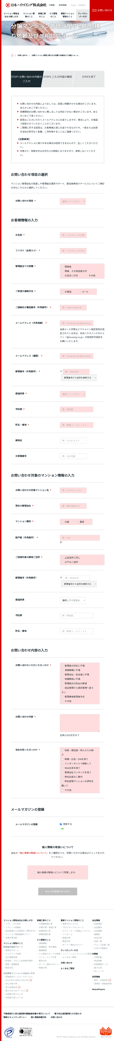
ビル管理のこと (44, 940)
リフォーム (67, 934)
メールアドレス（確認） (27, 355)
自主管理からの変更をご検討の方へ (21, 931)
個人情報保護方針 (38, 1017)
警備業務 (43, 950)
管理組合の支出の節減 (75, 683)
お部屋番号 (21, 455)
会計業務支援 (11, 957)
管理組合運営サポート (13, 947)
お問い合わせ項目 (24, 200)
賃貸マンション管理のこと (72, 920)
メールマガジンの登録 (26, 824)
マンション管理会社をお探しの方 (18, 920)
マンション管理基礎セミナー (18, 934)
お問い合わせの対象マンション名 (32, 490)
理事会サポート (12, 950)
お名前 (18, 234)
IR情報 (52, 5)
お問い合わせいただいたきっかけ (32, 665)
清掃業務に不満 (72, 670)
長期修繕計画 (45, 934)
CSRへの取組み (101, 948)
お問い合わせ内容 (24, 716)
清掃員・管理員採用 (103, 983)
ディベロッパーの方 (69, 950)
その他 (91, 275)
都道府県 (19, 393)
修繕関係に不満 (72, 679)
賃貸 (81, 521)
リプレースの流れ (13, 924)
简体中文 (82, 5)
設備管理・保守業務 (47, 947)
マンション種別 (23, 521)
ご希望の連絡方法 (24, 291)
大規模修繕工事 (46, 924)
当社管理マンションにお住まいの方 (19, 973)
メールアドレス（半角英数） (29, 322)
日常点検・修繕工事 (47, 927)
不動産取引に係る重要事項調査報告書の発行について (26, 1013)
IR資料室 (98, 957)
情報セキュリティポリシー (15, 1017)
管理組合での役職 (24, 266)
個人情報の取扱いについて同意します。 (57, 872)
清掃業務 (43, 943)
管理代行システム (70, 924)
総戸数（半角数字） (25, 537)
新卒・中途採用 (101, 980)
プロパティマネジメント (73, 927)
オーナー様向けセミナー (49, 964)
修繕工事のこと (44, 920)
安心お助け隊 (11, 983)
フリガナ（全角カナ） (26, 250)
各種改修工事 (45, 931)
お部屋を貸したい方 (14, 997)
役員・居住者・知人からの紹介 (77, 752)
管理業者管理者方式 (74, 696)
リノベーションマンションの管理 (77, 954)
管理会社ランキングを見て (77, 772)
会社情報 (41, 5)
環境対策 (43, 968)
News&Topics (98, 989)
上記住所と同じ (72, 557)
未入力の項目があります (57, 891)
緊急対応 (9, 968)
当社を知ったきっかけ (26, 749)
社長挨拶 (98, 924)
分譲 (66, 521)
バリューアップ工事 (47, 957)
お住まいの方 (71, 275)
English (73, 5)
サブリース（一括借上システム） (77, 931)
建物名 (18, 440)
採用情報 (63, 5)
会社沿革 (98, 938)
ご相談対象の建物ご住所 (27, 557)
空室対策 (66, 938)
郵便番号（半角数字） (26, 371)
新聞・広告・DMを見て (76, 759)
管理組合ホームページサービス (19, 977)
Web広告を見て (72, 768)
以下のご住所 (71, 562)
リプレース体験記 (13, 927)
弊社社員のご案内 (73, 776)
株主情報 (98, 960)
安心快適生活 (11, 987)
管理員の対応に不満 (74, 665)
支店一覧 (98, 941)
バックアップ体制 (13, 954)
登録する (67, 824)
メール (85, 291)
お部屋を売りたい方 (14, 994)
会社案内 (98, 927)
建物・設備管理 (12, 964)
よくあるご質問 (69, 957)
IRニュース (99, 971)
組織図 (97, 934)
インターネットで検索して (77, 763)
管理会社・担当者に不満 (76, 674)
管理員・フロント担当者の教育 (19, 960)
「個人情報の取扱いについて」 (33, 853)
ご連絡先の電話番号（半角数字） (32, 307)
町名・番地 (21, 424)
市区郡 (18, 409)
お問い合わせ (66, 963)
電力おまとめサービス (15, 990)
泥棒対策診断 (11, 938)
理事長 (67, 266)
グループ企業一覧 (102, 945)
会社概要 (98, 931)
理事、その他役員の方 (75, 271)
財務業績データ (101, 964)
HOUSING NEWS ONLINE (17, 980)
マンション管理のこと (13, 943)
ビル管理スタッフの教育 (49, 954)
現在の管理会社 (23, 505)
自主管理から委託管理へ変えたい (77, 690)
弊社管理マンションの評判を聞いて (77, 783)
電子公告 (98, 968)
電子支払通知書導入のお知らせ (68, 1013)
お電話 (67, 291)
